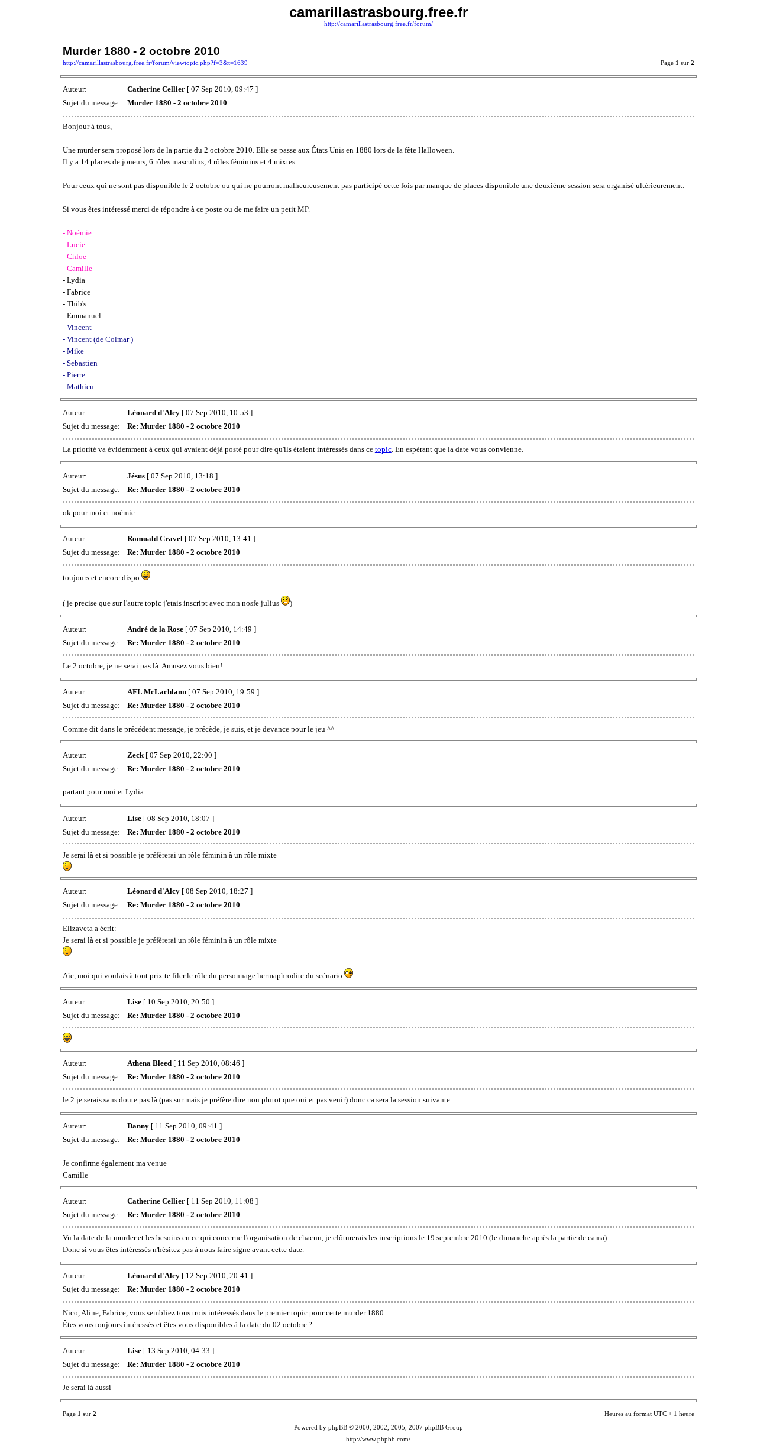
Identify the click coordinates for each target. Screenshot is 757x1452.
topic (383, 449)
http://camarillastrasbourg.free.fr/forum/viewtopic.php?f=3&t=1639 (155, 63)
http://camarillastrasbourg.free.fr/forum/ (378, 24)
